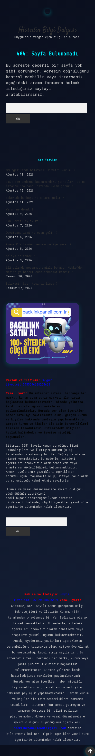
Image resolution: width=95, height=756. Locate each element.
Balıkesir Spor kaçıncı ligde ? (31, 283)
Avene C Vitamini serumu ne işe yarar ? (38, 244)
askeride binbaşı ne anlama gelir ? (35, 198)
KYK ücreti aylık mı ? (24, 221)
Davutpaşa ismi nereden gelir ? (31, 232)
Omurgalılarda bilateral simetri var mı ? (41, 170)
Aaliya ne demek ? (20, 256)
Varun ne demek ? (19, 209)
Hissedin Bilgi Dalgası (47, 30)
